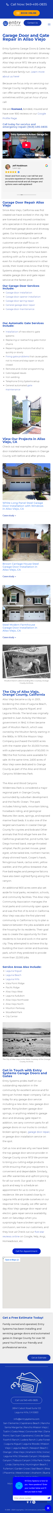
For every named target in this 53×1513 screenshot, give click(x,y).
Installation (12, 332)
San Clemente (11, 1423)
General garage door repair (20, 305)
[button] (32, 23)
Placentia (9, 1473)
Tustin (6, 1431)
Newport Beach (38, 1448)
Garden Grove (22, 1468)
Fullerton (8, 1468)
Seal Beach (37, 1468)
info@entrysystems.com (26, 1419)
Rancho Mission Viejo (35, 1427)
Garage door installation (19, 292)
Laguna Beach (13, 975)
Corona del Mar (34, 1431)
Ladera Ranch (28, 1440)
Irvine (46, 1452)
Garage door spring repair (20, 301)
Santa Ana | (19, 1464)
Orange (7, 1452)
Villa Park (37, 1460)
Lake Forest (43, 1440)
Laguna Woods (31, 1444)
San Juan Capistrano (22, 1435)
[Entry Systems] (12, 23)
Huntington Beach (36, 1464)
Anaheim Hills (33, 1452)
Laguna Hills (12, 979)
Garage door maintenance (20, 309)
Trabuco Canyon (21, 1460)
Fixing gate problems (17, 356)
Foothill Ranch (11, 1440)
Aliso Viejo (18, 1452)
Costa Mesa (18, 1431)
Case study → (9, 515)
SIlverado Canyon (28, 1456)
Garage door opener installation (23, 297)
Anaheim (36, 1473)
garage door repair (39, 1132)
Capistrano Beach (30, 1423)
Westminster (23, 1473)
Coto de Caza (41, 1435)
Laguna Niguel (14, 971)
